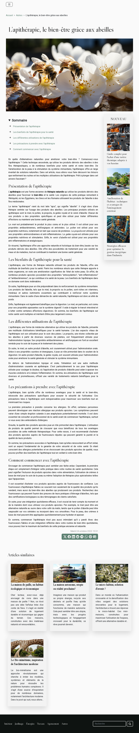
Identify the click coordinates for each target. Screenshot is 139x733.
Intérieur (8, 723)
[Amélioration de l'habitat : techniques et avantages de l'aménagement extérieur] (118, 181)
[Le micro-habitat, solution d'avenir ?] (112, 573)
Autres (19, 15)
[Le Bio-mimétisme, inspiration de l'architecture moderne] (27, 648)
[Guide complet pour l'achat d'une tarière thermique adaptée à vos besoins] (118, 137)
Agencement (53, 723)
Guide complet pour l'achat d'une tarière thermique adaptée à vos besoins (117, 158)
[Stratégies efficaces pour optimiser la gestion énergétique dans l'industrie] (118, 229)
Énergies (30, 723)
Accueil (9, 15)
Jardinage (19, 723)
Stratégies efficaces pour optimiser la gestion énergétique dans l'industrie (116, 250)
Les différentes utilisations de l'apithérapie (33, 138)
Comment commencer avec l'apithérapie (32, 149)
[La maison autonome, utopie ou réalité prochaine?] (69, 573)
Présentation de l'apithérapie (26, 126)
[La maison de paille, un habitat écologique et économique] (27, 573)
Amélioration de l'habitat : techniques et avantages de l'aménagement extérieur (117, 204)
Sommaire (19, 120)
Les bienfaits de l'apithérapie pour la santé (33, 132)
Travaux (41, 723)
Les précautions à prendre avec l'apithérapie (34, 143)
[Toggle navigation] (9, 4)
